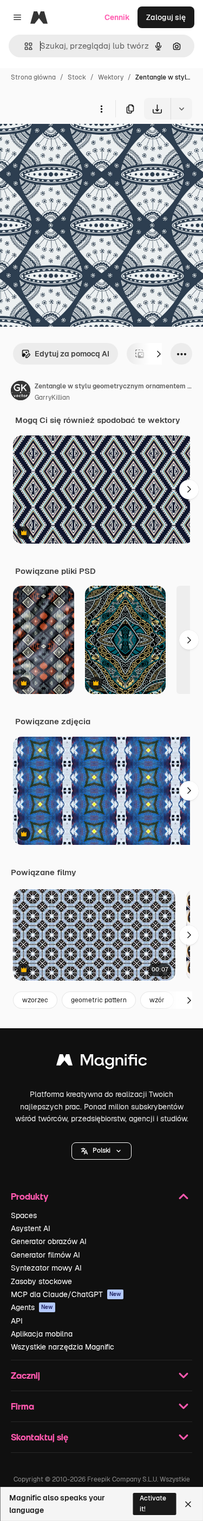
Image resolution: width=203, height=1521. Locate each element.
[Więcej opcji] (101, 109)
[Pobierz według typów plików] (181, 109)
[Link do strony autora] (20, 392)
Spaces (24, 1215)
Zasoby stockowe (41, 1281)
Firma (22, 1406)
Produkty (29, 1196)
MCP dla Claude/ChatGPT (66, 1294)
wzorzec (35, 1000)
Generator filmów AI (45, 1255)
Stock (77, 77)
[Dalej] (158, 354)
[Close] (188, 1504)
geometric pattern (99, 1000)
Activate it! (153, 1503)
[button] (101, 1151)
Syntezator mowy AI (46, 1268)
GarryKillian (52, 397)
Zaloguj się (166, 17)
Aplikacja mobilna (42, 1334)
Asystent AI (30, 1228)
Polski (101, 1150)
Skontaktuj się (39, 1437)
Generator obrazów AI (49, 1241)
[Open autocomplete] (24, 46)
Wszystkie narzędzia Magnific (62, 1347)
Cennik (117, 17)
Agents (32, 1307)
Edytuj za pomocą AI (72, 354)
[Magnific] (101, 1062)
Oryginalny (74, 145)
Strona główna (33, 77)
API (17, 1321)
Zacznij (25, 1375)
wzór (157, 1000)
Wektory (110, 77)
